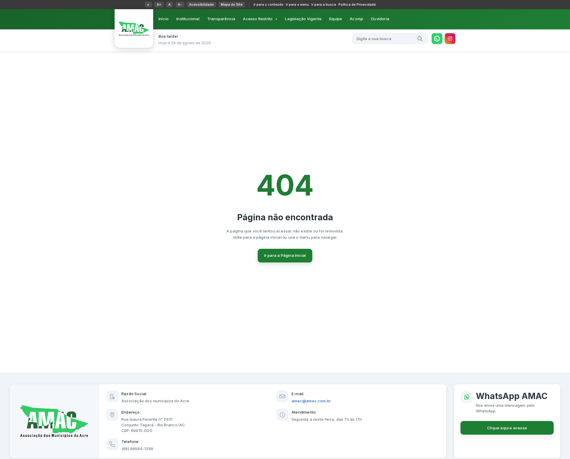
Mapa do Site (232, 4)
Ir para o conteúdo (269, 5)
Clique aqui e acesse (507, 427)
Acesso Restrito (258, 18)
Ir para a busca (323, 5)
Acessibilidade (201, 4)
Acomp (356, 18)
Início (164, 18)
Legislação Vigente (303, 18)
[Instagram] (450, 38)
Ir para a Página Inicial (285, 255)
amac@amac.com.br (311, 400)
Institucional (188, 18)
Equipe (335, 18)
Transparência (221, 18)
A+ (159, 4)
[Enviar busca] (420, 39)
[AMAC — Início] (134, 28)
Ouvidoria (380, 18)
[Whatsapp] (437, 38)
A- (180, 4)
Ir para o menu (297, 5)
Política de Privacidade (357, 5)
